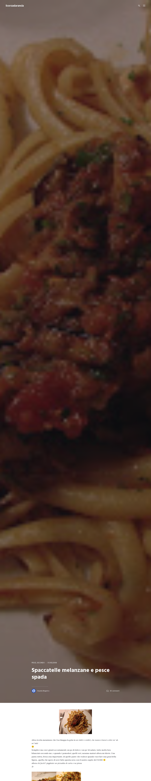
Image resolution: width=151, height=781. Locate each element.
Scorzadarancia (15, 6)
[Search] (139, 6)
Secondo (41, 662)
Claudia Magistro (43, 691)
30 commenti (114, 691)
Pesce (34, 662)
